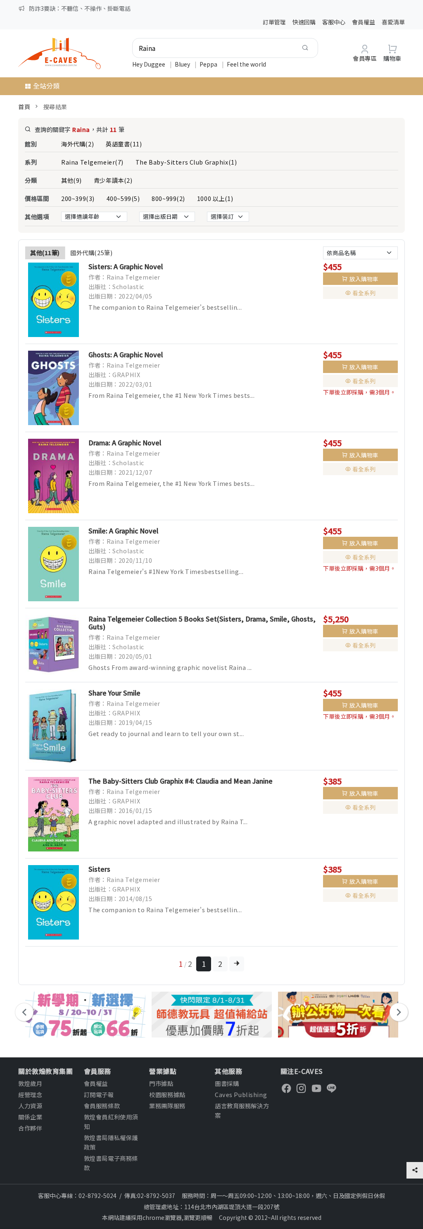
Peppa (209, 64)
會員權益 (363, 22)
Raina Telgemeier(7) (92, 162)
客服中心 (333, 22)
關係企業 (30, 1116)
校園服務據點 (167, 1094)
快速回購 (304, 22)
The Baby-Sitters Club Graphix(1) (186, 162)
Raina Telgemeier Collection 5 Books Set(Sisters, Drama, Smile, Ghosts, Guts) (202, 622)
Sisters (99, 869)
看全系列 (363, 293)
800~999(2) (168, 198)
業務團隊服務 (167, 1105)
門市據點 (161, 1083)
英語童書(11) (124, 143)
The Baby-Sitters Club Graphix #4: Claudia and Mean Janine (180, 781)
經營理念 (30, 1094)
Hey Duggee (149, 64)
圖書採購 (227, 1083)
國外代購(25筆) (91, 252)
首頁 (24, 106)
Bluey (183, 64)
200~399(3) (78, 198)
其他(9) (71, 180)
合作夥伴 (30, 1128)
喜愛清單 (393, 22)
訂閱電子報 (99, 1094)
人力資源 (30, 1105)
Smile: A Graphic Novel (123, 531)
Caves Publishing (241, 1094)
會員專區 (365, 58)
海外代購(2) (77, 143)
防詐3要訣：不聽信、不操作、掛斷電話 (80, 8)
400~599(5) (123, 198)
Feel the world (246, 64)
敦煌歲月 (30, 1083)
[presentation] (24, 1012)
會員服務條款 (102, 1105)
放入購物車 (363, 279)
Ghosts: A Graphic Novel (125, 354)
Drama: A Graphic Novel (124, 442)
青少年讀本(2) (113, 180)
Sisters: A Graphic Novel (125, 266)
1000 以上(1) (215, 198)
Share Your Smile (114, 693)
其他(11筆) (45, 252)
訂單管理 (274, 22)
